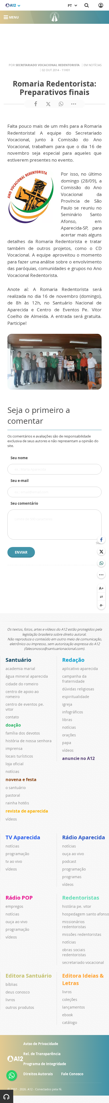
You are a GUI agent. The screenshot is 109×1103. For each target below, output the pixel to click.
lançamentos (73, 1007)
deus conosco (18, 992)
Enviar (21, 552)
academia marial (20, 668)
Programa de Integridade (44, 1063)
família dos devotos (23, 733)
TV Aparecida (23, 837)
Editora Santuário (29, 975)
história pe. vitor (76, 906)
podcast (69, 861)
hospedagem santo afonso (85, 914)
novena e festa (21, 779)
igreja (67, 704)
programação (17, 853)
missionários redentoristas (74, 924)
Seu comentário (24, 503)
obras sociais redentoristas (74, 952)
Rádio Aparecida (83, 837)
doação (13, 725)
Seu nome (19, 457)
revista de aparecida (27, 811)
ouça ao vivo (73, 853)
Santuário (18, 659)
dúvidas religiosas (78, 688)
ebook (67, 1014)
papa (66, 742)
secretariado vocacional (83, 962)
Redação (73, 659)
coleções (69, 999)
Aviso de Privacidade (40, 1043)
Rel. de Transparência (42, 1053)
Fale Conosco (72, 1074)
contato (12, 716)
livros (10, 999)
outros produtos (20, 1007)
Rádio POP (19, 897)
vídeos (11, 819)
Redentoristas (80, 897)
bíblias (11, 984)
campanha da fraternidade (74, 679)
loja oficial (15, 763)
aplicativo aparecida (80, 668)
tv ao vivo (14, 861)
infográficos (72, 711)
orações (69, 734)
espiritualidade (75, 696)
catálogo (69, 1022)
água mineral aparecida (27, 676)
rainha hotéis (17, 802)
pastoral (13, 795)
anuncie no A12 (78, 758)
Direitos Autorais (38, 1074)
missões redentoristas (81, 934)
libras (67, 719)
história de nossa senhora (29, 740)
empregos (14, 906)
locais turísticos (19, 756)
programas (71, 876)
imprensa (14, 748)
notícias (12, 771)
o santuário (16, 787)
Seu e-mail (20, 480)
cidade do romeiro (22, 683)
